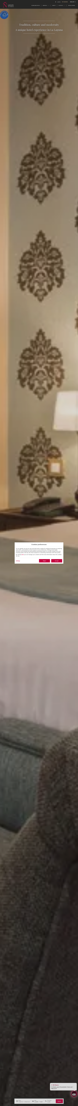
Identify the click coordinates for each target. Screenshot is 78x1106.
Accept (56, 560)
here (23, 554)
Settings (18, 560)
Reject (44, 560)
